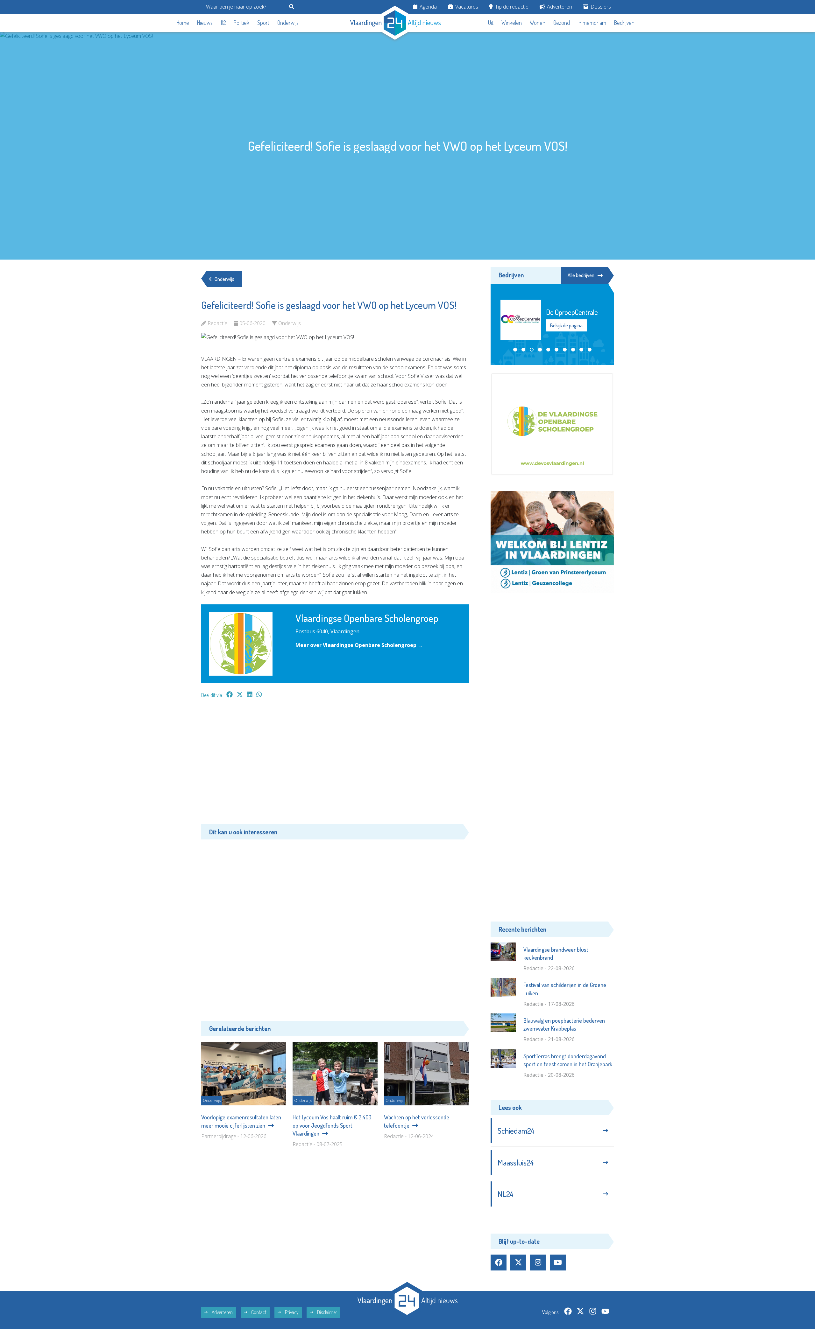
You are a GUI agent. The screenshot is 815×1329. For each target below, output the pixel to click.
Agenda (427, 6)
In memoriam (592, 22)
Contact (258, 1312)
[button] (515, 349)
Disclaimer (326, 1312)
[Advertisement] (335, 764)
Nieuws (205, 22)
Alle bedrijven (581, 275)
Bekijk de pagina (566, 329)
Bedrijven (624, 22)
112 (223, 22)
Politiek (241, 22)
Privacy (291, 1312)
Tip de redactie (511, 6)
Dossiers (600, 6)
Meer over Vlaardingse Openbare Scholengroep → (359, 645)
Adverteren (559, 6)
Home (182, 22)
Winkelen (511, 22)
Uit (490, 22)
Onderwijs (288, 22)
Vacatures (466, 6)
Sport (263, 22)
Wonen (537, 22)
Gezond (561, 22)
